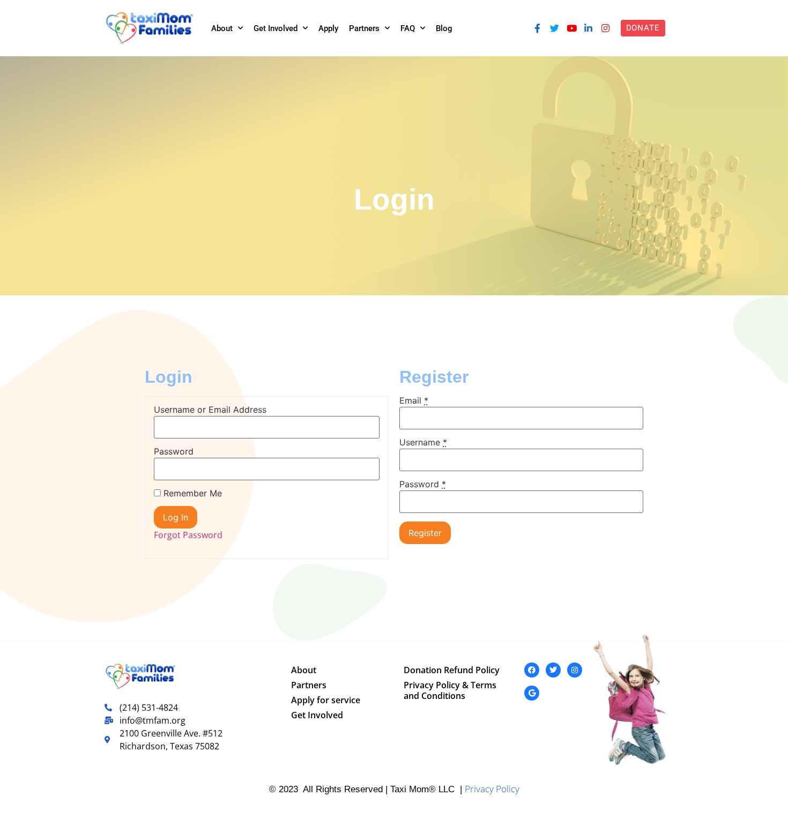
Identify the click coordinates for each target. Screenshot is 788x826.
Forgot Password (188, 535)
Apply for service (325, 700)
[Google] (531, 693)
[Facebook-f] (537, 28)
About (222, 28)
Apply (328, 28)
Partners (364, 28)
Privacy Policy (492, 789)
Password (174, 451)
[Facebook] (531, 670)
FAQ (407, 28)
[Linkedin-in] (588, 28)
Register (425, 532)
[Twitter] (554, 28)
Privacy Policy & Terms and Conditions (450, 690)
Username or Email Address (210, 409)
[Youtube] (571, 28)
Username (423, 442)
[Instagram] (605, 28)
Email (413, 400)
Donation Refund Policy (452, 670)
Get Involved (276, 28)
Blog (444, 28)
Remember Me (191, 493)
